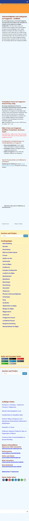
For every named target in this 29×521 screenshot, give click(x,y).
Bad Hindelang (7, 243)
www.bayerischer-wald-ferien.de (12, 448)
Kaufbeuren (6, 267)
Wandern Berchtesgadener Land (11, 411)
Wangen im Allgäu (18, 223)
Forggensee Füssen (9, 317)
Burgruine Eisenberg (9, 323)
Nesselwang (6, 285)
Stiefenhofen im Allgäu (10, 306)
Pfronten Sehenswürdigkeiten (12, 294)
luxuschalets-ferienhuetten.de (11, 457)
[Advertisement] (14, 84)
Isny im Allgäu (7, 264)
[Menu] (27, 1)
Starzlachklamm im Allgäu (11, 326)
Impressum (15, 471)
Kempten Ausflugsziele (10, 270)
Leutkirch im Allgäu (9, 273)
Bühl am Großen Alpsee (10, 252)
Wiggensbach (7, 311)
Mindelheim (6, 279)
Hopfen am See (7, 258)
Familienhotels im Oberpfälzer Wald (12, 415)
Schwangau (6, 297)
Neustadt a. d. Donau (8, 427)
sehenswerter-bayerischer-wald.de (12, 462)
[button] (4, 359)
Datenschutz (6, 471)
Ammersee (6, 314)
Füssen (5, 255)
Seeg (4, 300)
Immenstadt (6, 261)
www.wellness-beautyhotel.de (11, 453)
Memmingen (6, 282)
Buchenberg (6, 249)
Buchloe (5, 246)
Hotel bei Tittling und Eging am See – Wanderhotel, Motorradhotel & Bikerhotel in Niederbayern (14, 421)
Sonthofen (6, 303)
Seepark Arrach (5, 223)
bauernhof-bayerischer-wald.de (11, 466)
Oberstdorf (6, 288)
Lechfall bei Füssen (9, 320)
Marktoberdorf (7, 276)
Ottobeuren (6, 291)
